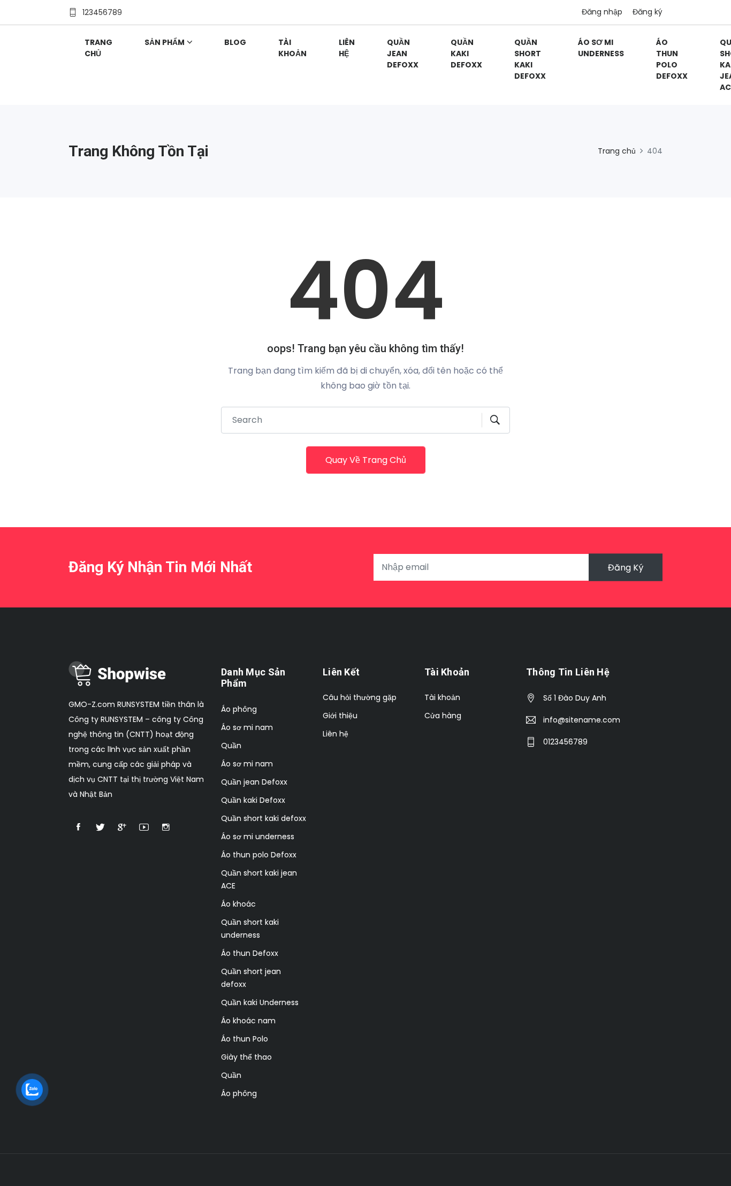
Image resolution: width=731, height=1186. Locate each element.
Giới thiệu (340, 715)
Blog (235, 42)
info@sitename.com (581, 719)
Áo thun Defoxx (249, 953)
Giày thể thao (246, 1057)
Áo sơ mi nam (247, 727)
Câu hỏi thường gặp (360, 697)
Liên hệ (347, 48)
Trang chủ (98, 48)
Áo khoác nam (248, 1020)
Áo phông (239, 709)
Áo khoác (238, 904)
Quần (231, 745)
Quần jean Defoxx (402, 53)
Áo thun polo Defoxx (672, 59)
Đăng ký (648, 11)
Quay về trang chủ (365, 460)
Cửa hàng (442, 715)
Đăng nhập (602, 11)
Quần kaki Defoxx (466, 53)
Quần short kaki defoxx (530, 59)
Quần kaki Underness (260, 1002)
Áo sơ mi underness (601, 48)
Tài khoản (292, 48)
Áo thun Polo (244, 1038)
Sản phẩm (164, 42)
